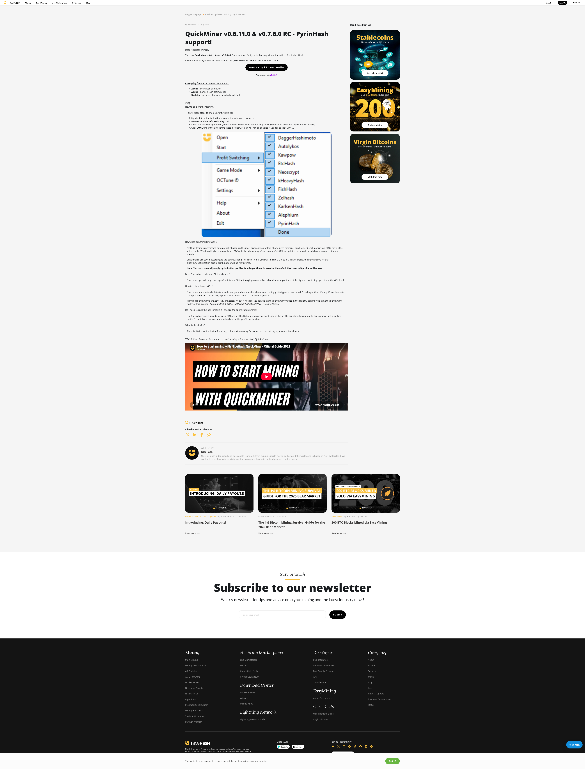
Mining (28, 3)
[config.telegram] (349, 746)
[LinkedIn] (365, 746)
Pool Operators (320, 659)
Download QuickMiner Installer (266, 67)
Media (371, 676)
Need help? (574, 744)
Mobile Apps (246, 703)
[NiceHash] (12, 2)
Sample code (319, 682)
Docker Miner (192, 682)
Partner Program (193, 721)
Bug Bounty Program (323, 671)
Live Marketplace (59, 3)
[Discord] (344, 746)
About (371, 659)
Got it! (392, 761)
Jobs (370, 688)
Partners (372, 665)
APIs (315, 676)
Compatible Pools (249, 671)
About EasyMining (322, 698)
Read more (190, 533)
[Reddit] (354, 746)
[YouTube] (333, 746)
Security (372, 671)
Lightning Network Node (252, 719)
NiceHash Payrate (194, 688)
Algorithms (190, 699)
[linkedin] (194, 434)
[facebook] (201, 434)
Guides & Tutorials (193, 516)
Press (339, 516)
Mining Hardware (194, 710)
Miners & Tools (247, 692)
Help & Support (376, 693)
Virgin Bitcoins (320, 719)
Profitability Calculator (196, 704)
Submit (337, 614)
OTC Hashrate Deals (323, 713)
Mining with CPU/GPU (196, 665)
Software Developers (323, 665)
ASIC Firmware (192, 676)
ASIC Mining (191, 671)
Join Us (562, 3)
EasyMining (41, 3)
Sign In (549, 3)
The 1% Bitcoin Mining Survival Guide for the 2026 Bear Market (291, 524)
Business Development (379, 699)
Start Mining (191, 659)
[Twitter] (338, 746)
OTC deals (76, 3)
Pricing (243, 665)
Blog (88, 3)
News (334, 516)
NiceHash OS (192, 693)
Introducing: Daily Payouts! (205, 522)
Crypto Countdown (249, 676)
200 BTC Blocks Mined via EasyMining (359, 522)
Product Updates (213, 14)
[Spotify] (371, 746)
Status (371, 704)
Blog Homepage (193, 14)
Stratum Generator (194, 716)
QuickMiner (239, 14)
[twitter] (187, 434)
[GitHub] (360, 746)
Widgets (244, 698)
